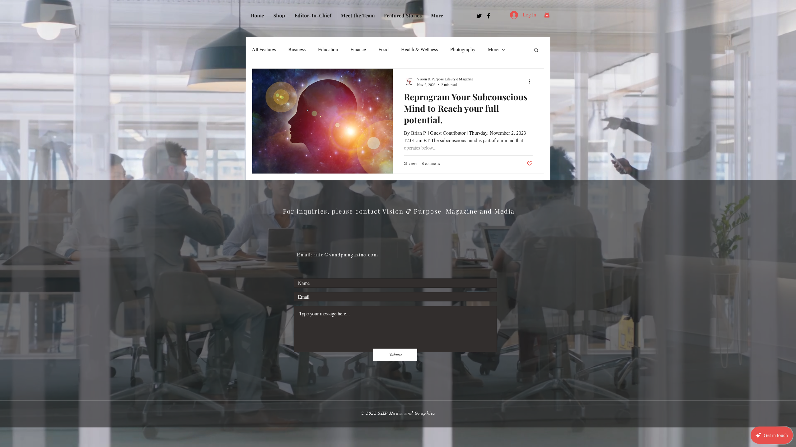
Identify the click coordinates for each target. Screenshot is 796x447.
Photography (462, 49)
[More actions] (531, 81)
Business (297, 49)
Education (328, 49)
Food (383, 49)
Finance (358, 49)
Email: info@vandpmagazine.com (337, 254)
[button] (547, 14)
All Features (264, 49)
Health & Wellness (419, 49)
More (493, 49)
